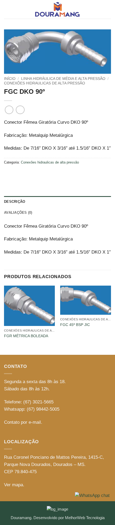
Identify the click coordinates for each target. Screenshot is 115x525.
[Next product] (9, 110)
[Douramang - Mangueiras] (57, 9)
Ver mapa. (14, 484)
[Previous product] (20, 110)
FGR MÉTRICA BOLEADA (26, 336)
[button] (7, 9)
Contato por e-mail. (23, 422)
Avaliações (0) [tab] (18, 213)
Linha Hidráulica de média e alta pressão (63, 78)
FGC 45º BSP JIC (75, 324)
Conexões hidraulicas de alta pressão (44, 83)
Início (10, 78)
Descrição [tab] (14, 202)
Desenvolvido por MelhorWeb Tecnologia (69, 517)
